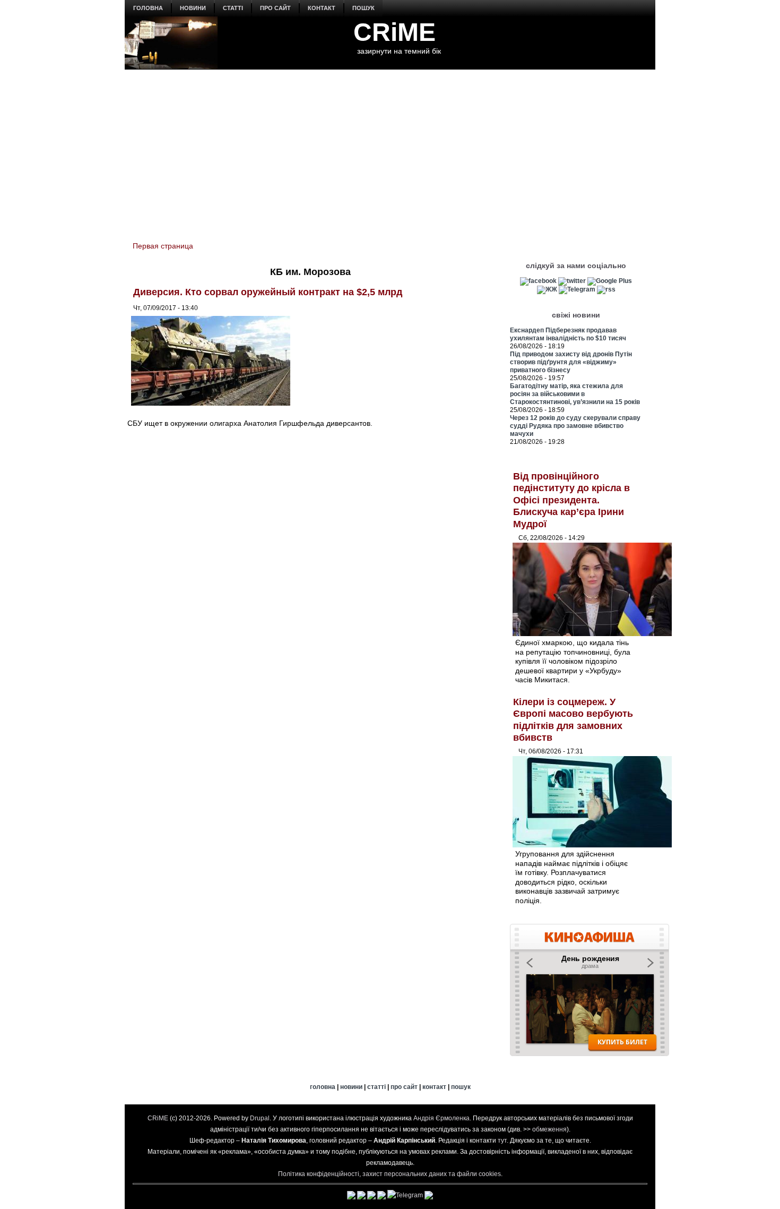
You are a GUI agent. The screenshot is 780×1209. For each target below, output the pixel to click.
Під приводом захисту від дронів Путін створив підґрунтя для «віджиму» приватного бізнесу (571, 362)
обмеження (549, 1129)
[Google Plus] (609, 281)
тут (502, 1140)
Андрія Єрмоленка (441, 1118)
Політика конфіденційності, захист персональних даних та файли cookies (389, 1174)
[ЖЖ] (547, 289)
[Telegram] (577, 289)
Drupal (260, 1118)
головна (148, 8)
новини (193, 8)
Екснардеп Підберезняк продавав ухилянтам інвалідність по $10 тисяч (568, 334)
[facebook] (538, 281)
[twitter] (572, 281)
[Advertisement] (390, 149)
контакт (321, 8)
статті (233, 8)
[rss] (606, 289)
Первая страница (163, 246)
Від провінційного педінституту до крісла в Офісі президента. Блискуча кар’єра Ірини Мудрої (571, 500)
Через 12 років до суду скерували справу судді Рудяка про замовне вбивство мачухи (575, 426)
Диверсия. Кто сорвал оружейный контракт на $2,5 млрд (267, 292)
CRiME (394, 32)
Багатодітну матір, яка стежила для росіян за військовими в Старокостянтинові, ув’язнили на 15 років (575, 394)
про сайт (275, 8)
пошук (363, 8)
